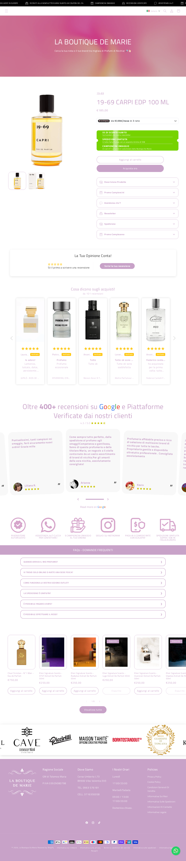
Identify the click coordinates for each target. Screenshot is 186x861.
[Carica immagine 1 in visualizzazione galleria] (17, 181)
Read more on (93, 507)
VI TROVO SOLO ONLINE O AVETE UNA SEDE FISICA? (48, 572)
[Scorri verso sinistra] (86, 701)
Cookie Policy (154, 782)
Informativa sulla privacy (90, 847)
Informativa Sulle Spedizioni (161, 801)
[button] (6, 11)
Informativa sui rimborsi (67, 847)
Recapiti (94, 851)
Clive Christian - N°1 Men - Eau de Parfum (21, 674)
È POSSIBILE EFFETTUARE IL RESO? (41, 614)
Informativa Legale (156, 812)
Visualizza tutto (93, 709)
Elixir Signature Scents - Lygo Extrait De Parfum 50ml (116, 674)
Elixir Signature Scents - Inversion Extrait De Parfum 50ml (147, 676)
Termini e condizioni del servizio (117, 847)
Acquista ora (130, 168)
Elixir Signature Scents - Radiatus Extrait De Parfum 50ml (84, 676)
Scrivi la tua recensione (117, 266)
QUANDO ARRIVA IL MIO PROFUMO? (41, 561)
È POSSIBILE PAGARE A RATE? (38, 603)
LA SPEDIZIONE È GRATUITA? (37, 593)
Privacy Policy (154, 776)
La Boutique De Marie (28, 847)
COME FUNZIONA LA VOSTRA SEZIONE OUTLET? (46, 582)
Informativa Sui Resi (157, 796)
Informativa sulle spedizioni (144, 847)
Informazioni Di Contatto (159, 807)
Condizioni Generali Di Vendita (158, 789)
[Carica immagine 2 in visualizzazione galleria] (36, 181)
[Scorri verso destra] (99, 701)
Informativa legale (166, 847)
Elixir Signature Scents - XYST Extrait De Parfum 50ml (50, 676)
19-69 (100, 93)
